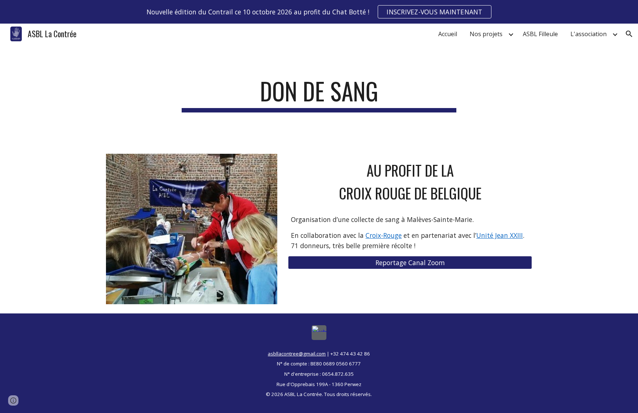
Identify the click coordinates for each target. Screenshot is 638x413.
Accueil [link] (447, 34)
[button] (629, 34)
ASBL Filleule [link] (540, 34)
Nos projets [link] (486, 34)
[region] (319, 12)
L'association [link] (588, 34)
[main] (319, 94)
